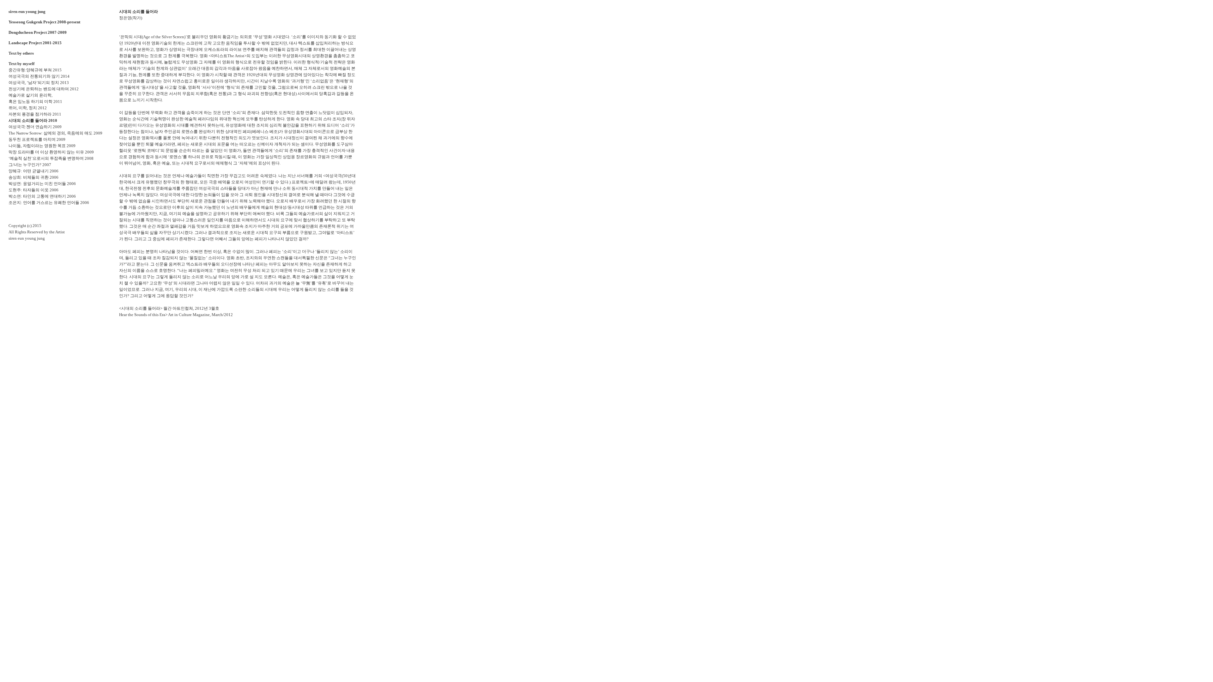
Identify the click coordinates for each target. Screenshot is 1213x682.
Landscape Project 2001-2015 (35, 42)
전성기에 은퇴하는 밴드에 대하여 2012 (44, 89)
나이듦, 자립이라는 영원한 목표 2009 (42, 145)
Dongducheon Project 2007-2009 (38, 32)
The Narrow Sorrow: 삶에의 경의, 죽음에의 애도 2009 (55, 133)
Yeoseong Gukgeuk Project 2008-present (44, 22)
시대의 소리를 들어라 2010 (33, 120)
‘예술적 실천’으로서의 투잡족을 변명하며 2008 (51, 158)
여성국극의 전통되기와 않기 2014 (39, 76)
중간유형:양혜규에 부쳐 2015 (35, 70)
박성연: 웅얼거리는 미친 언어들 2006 (42, 183)
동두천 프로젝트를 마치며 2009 (37, 139)
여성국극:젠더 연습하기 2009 (35, 126)
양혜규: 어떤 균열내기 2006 (33, 171)
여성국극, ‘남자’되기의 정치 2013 (39, 82)
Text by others (21, 53)
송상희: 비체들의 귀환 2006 (33, 177)
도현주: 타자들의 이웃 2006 (33, 190)
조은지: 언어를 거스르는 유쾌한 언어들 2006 (49, 202)
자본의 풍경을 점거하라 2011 (35, 114)
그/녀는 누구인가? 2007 (30, 164)
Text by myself (21, 63)
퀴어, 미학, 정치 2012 (28, 107)
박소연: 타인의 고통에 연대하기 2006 (42, 196)
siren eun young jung (27, 11)
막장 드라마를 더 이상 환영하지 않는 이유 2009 (51, 152)
